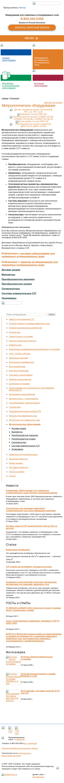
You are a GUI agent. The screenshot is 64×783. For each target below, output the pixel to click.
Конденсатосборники (19, 371)
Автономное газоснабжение (22, 394)
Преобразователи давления (24, 435)
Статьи (12, 476)
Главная (5, 98)
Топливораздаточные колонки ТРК (25, 411)
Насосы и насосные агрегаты (22, 341)
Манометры (17, 432)
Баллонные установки (19, 384)
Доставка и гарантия (18, 467)
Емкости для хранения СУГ (21, 319)
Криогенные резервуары (18, 550)
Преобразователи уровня (23, 439)
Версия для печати (53, 102)
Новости (12, 485)
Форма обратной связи (11, 756)
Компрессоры (15, 345)
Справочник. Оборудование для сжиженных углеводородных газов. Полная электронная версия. (32, 491)
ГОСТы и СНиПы (16, 472)
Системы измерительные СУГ (25, 446)
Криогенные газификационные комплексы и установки (34, 349)
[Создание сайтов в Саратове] (9, 774)
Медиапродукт (38, 777)
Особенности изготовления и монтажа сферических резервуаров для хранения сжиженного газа (31, 583)
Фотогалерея (15, 652)
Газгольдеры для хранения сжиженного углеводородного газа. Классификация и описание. (31, 509)
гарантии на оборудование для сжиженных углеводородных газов (30, 263)
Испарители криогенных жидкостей (25, 328)
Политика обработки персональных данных (20, 748)
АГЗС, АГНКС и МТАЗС (19, 354)
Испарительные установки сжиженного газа (29, 323)
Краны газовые (16, 463)
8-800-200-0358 (32, 18)
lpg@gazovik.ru (25, 753)
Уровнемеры (17, 449)
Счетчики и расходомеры (20, 375)
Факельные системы (18, 358)
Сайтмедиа (20, 739)
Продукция (14, 98)
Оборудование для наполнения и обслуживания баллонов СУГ (31, 389)
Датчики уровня (18, 428)
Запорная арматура (18, 459)
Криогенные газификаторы (21, 362)
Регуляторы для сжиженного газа (24, 420)
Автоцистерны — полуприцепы (23, 398)
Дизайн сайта (38, 774)
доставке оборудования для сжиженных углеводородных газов (28, 255)
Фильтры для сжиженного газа (23, 416)
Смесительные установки (21, 336)
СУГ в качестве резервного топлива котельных (29, 567)
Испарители (14, 332)
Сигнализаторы (18, 442)
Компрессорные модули (20, 379)
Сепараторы (15, 407)
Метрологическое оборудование (25, 424)
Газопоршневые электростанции (24, 403)
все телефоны (30, 743)
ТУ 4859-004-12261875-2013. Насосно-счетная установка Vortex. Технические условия (33, 609)
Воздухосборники (17, 366)
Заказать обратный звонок (32, 27)
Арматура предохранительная (23, 454)
